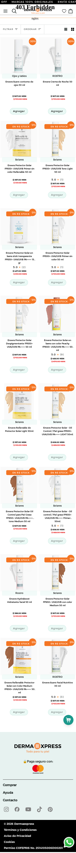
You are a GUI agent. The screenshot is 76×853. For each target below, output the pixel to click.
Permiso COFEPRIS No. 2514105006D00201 (33, 848)
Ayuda (8, 792)
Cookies (9, 842)
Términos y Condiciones (20, 830)
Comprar (10, 785)
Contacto (10, 800)
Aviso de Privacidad (17, 836)
